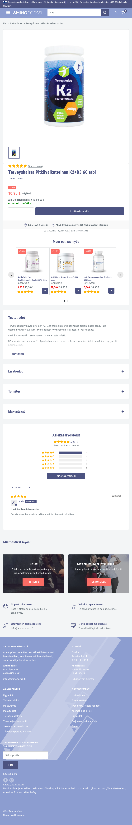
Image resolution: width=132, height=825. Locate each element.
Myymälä (74, 2)
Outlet (75, 726)
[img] (18, 496)
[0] (123, 12)
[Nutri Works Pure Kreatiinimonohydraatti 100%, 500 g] (33, 261)
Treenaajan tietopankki (15, 721)
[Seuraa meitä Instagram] (11, 780)
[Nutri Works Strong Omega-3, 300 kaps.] (66, 261)
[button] (17, 166)
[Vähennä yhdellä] (11, 211)
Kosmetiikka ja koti (82, 711)
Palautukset (9, 711)
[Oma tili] (116, 12)
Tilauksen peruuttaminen (17, 731)
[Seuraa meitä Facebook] (5, 780)
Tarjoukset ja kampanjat (85, 721)
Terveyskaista (15, 178)
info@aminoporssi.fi (56, 2)
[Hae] (105, 12)
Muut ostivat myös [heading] (66, 242)
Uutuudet (77, 716)
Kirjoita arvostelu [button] (66, 476)
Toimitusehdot (11, 700)
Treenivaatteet (79, 700)
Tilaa (10, 765)
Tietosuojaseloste (13, 716)
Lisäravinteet (16, 23)
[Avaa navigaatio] (8, 12)
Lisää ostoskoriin (79, 211)
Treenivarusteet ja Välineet (86, 706)
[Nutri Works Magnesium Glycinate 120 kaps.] (99, 261)
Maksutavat (9, 706)
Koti (5, 23)
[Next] (120, 275)
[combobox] (74, 12)
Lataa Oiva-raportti (13, 784)
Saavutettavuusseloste (15, 726)
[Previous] (11, 275)
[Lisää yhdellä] (30, 211)
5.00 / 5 (74, 442)
